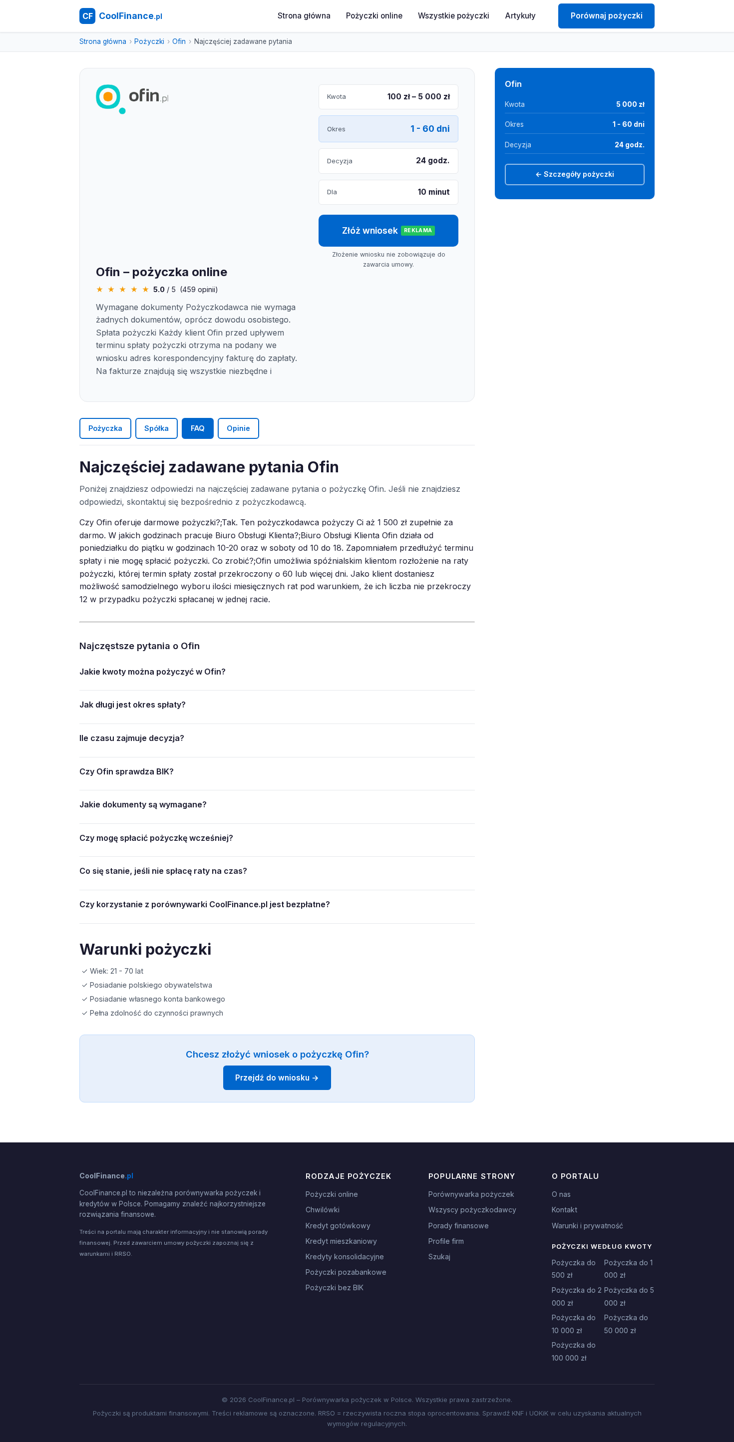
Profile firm (446, 1241)
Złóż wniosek (387, 230)
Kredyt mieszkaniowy (341, 1241)
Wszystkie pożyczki (453, 15)
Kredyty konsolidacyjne (345, 1256)
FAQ (198, 428)
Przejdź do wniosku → (277, 1077)
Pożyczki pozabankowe (346, 1272)
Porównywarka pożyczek (471, 1194)
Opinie (238, 428)
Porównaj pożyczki (607, 15)
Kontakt (564, 1209)
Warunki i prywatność (587, 1225)
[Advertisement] (199, 190)
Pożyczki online (374, 15)
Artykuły (520, 15)
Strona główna (304, 15)
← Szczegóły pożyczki (574, 174)
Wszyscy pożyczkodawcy (472, 1209)
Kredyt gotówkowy (338, 1225)
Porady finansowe (458, 1225)
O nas (561, 1194)
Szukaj (439, 1256)
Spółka (156, 428)
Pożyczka (105, 428)
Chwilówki (323, 1209)
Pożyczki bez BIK (335, 1287)
